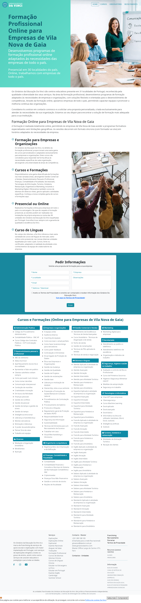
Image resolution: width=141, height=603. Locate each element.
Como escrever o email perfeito (56, 341)
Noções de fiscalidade (52, 484)
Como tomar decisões (23, 381)
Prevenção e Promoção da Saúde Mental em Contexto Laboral (54, 393)
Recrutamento (113, 538)
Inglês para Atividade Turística (85, 462)
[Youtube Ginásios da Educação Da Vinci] (26, 564)
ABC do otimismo (21, 358)
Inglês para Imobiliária (82, 470)
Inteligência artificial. (111, 424)
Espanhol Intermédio (82, 403)
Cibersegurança (109, 400)
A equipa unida (50, 332)
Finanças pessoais (22, 397)
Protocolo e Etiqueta (52, 408)
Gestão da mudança (52, 367)
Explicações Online (56, 541)
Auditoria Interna (51, 335)
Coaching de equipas (52, 338)
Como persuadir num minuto (26, 378)
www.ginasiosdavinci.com (82, 546)
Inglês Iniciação (80, 455)
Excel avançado (109, 409)
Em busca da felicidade (24, 393)
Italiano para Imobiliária (83, 497)
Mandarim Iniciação (81, 509)
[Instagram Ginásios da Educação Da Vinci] (20, 564)
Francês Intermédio (81, 432)
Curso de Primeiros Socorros (114, 375)
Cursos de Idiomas (56, 555)
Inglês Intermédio (81, 459)
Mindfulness (20, 449)
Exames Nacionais (56, 546)
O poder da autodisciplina (25, 427)
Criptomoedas (49, 475)
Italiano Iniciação (80, 482)
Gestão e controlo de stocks (55, 481)
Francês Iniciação (80, 429)
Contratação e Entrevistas (54, 353)
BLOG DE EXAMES (112, 568)
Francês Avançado (81, 426)
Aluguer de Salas (55, 548)
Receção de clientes (110, 445)
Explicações (53, 538)
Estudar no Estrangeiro (58, 565)
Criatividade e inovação (24, 390)
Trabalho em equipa (22, 433)
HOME (95, 4)
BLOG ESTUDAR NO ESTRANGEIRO (117, 585)
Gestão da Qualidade (52, 370)
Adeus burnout (21, 361)
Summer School (55, 578)
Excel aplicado (108, 406)
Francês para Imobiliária (83, 444)
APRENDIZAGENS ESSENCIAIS (116, 587)
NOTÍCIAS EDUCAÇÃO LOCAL (115, 582)
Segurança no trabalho (112, 387)
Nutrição (18, 452)
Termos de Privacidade (116, 543)
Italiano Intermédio (81, 485)
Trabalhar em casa (51, 431)
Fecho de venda (80, 343)
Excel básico (107, 412)
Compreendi (123, 598)
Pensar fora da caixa (23, 430)
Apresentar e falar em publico (26, 369)
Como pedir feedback (52, 350)
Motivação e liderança (23, 424)
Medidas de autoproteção (113, 384)
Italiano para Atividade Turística (86, 488)
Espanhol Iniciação (81, 400)
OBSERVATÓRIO (116, 4)
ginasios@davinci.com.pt (81, 543)
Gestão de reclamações (53, 376)
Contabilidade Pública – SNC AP (27, 337)
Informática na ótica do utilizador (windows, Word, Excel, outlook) (113, 418)
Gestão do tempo (21, 411)
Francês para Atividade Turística (86, 435)
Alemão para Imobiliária (83, 388)
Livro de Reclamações (53, 594)
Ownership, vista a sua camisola (56, 388)
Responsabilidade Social (53, 416)
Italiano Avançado (81, 479)
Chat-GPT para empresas (113, 397)
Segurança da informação (54, 420)
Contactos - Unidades (80, 555)
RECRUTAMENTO (131, 4)
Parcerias (111, 540)
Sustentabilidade (50, 423)
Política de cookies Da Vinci (95, 600)
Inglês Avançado (80, 452)
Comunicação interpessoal (25, 384)
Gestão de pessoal (22, 403)
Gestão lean (48, 379)
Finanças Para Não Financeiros (56, 478)
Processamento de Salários (54, 405)
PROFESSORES (111, 557)
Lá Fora (51, 568)
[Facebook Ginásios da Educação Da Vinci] (13, 564)
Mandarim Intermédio (82, 512)
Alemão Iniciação (80, 373)
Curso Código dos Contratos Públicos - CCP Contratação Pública (26, 343)
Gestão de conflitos (22, 400)
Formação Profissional (57, 553)
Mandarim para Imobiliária (84, 526)
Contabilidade (49, 462)
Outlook (106, 427)
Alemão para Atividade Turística (86, 379)
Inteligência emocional (24, 415)
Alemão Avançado (81, 370)
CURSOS (103, 4)
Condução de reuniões (24, 387)
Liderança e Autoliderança (25, 418)
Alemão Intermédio (81, 376)
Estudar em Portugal (57, 570)
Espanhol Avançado (81, 397)
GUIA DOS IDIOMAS (113, 580)
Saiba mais (111, 598)
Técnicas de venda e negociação (86, 355)
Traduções (53, 551)
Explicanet (53, 543)
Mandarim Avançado (82, 506)
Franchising (111, 535)
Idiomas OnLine (55, 558)
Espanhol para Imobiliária (84, 417)
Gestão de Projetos (51, 373)
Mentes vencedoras (22, 421)
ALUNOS (109, 555)
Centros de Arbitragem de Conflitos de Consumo (79, 594)
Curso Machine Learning (112, 403)
